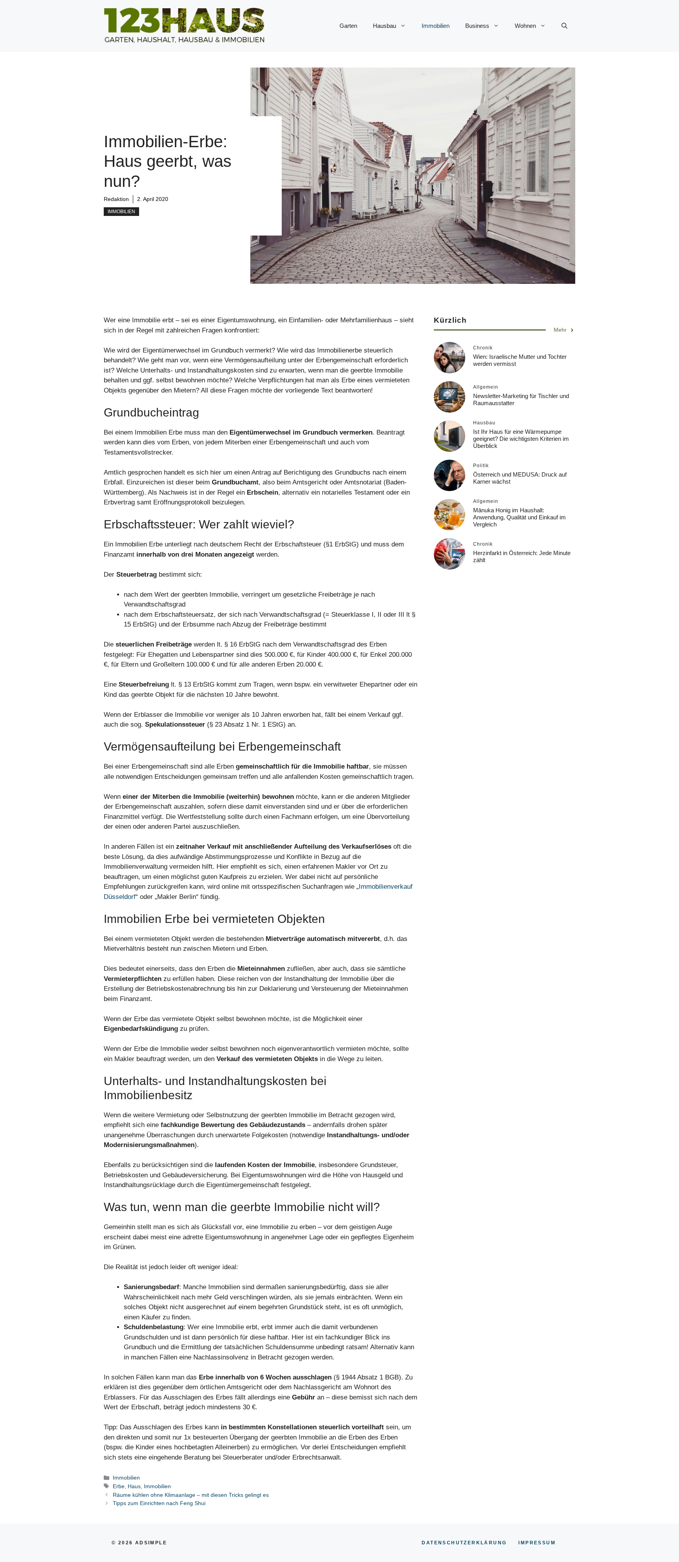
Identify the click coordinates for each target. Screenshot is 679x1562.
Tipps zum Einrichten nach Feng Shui (159, 1503)
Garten (348, 25)
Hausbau (384, 25)
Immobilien (436, 25)
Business (477, 25)
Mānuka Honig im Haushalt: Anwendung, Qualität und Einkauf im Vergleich (519, 517)
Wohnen (525, 25)
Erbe (119, 1486)
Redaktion (116, 199)
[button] (564, 26)
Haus (134, 1486)
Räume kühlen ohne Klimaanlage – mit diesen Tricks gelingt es (191, 1495)
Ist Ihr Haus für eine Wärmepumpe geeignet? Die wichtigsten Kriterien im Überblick (521, 439)
